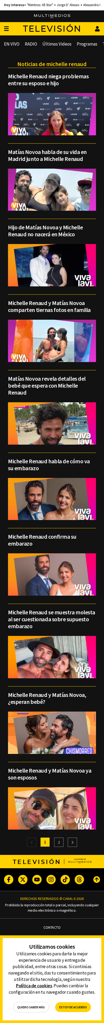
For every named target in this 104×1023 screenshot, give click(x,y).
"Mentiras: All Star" (40, 5)
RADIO (31, 44)
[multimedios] (52, 16)
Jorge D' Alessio (68, 5)
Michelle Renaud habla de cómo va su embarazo (49, 464)
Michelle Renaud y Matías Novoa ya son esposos (49, 774)
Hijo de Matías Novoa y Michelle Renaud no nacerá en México (45, 231)
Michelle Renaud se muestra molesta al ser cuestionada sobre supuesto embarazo (51, 619)
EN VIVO (11, 44)
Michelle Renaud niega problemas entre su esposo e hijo (48, 79)
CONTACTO (52, 927)
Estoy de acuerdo (73, 1007)
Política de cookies (34, 986)
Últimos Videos (56, 44)
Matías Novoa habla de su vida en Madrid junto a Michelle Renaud (47, 155)
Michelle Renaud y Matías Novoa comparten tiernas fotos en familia (49, 306)
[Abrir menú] (6, 29)
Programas (87, 44)
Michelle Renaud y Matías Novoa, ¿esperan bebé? (47, 698)
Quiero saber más (31, 1007)
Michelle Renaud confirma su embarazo (42, 540)
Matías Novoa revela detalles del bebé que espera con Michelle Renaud (47, 385)
